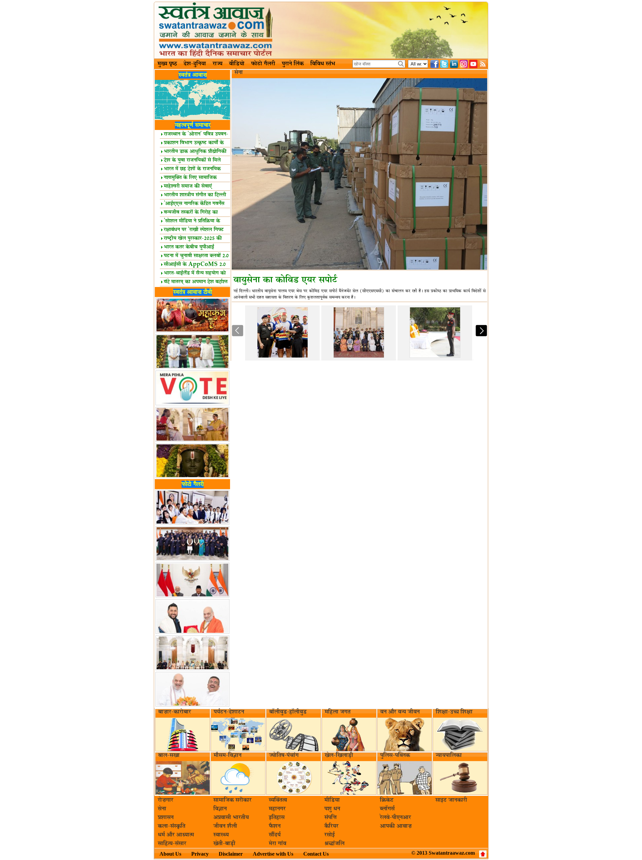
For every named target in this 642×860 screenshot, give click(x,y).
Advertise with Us (273, 854)
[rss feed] (483, 64)
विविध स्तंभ (322, 63)
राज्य (217, 63)
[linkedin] (454, 64)
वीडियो (236, 63)
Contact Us (316, 854)
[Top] (483, 854)
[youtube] (473, 64)
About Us (170, 854)
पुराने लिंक (293, 63)
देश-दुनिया (195, 63)
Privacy (200, 854)
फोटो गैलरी (263, 63)
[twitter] (444, 64)
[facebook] (434, 64)
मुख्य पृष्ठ (167, 63)
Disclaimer (231, 854)
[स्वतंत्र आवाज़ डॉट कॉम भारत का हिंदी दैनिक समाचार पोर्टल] (321, 30)
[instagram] (463, 64)
